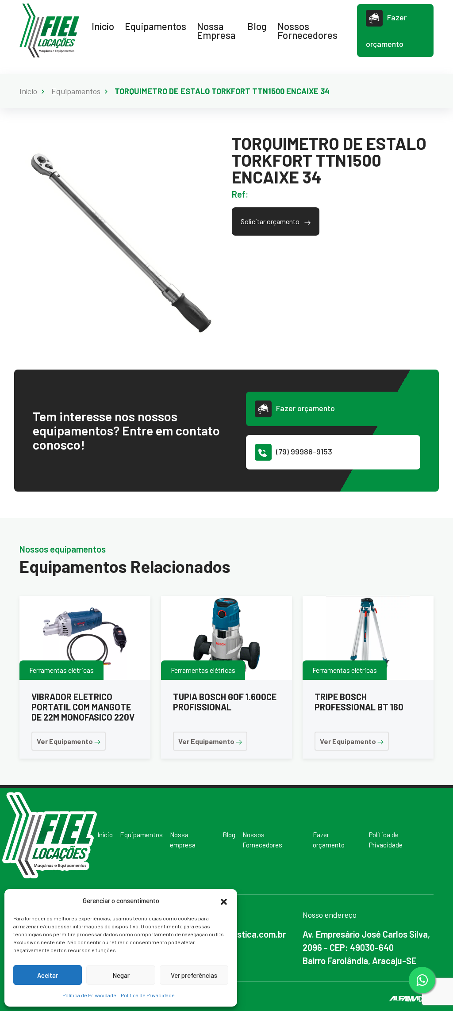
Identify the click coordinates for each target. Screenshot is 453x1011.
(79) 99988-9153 (304, 451)
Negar (121, 975)
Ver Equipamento (65, 741)
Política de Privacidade (89, 995)
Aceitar (47, 975)
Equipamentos (155, 26)
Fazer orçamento (386, 30)
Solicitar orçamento (271, 221)
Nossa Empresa (216, 30)
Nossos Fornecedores (307, 30)
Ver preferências (194, 975)
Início (103, 26)
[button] (223, 900)
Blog (257, 26)
